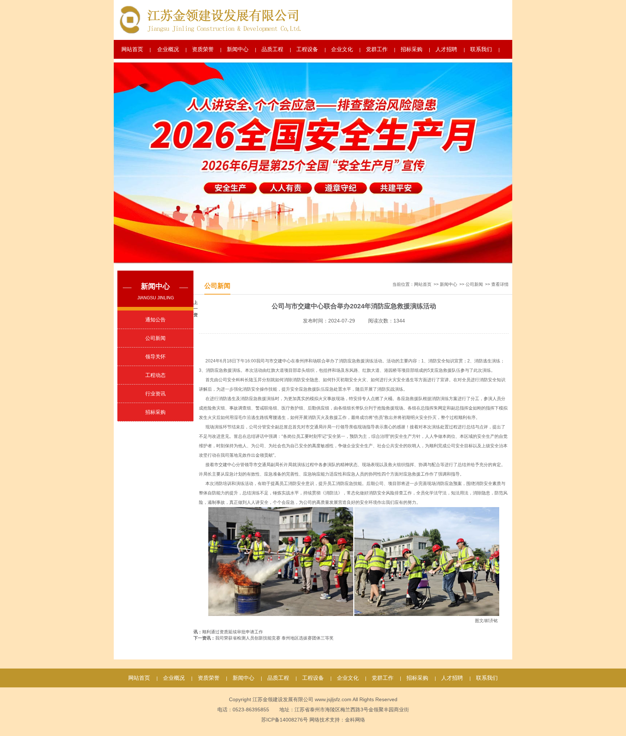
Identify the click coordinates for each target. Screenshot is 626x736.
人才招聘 (446, 49)
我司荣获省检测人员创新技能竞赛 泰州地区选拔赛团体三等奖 (274, 638)
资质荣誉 (203, 49)
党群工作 (377, 49)
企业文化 (342, 49)
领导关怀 (155, 356)
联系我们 (481, 49)
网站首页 (132, 49)
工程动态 (155, 375)
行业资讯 (155, 393)
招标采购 (411, 49)
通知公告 (155, 319)
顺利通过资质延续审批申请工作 (232, 631)
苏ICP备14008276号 (284, 720)
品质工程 (272, 49)
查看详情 (500, 284)
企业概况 (168, 49)
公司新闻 (155, 338)
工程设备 (307, 49)
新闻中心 (238, 49)
